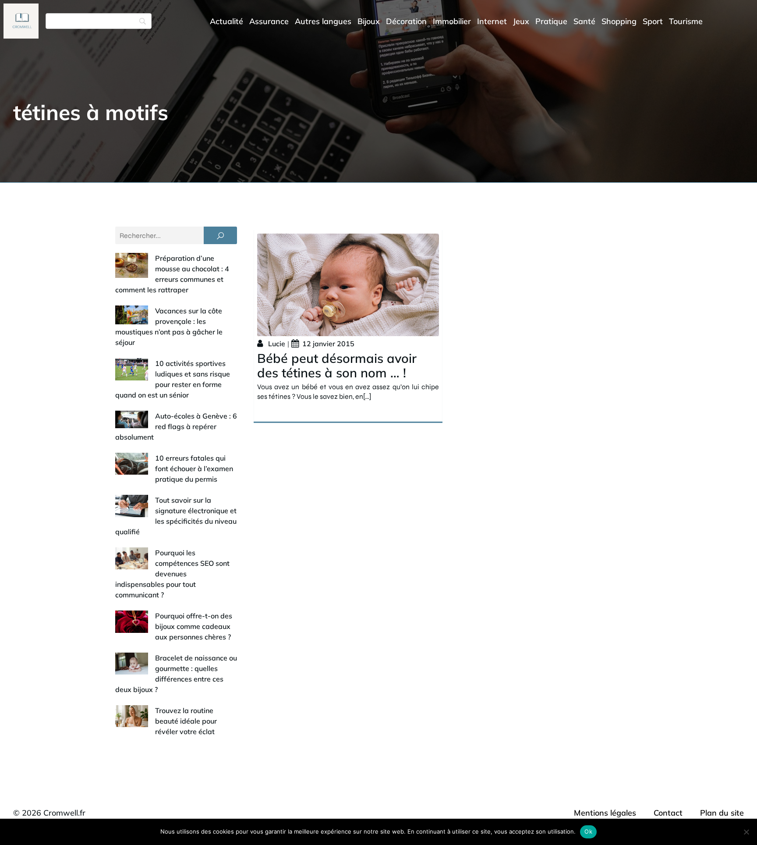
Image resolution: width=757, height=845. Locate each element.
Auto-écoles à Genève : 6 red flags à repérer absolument (176, 426)
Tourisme (686, 21)
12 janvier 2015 (328, 343)
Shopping (619, 21)
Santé (584, 21)
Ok (588, 831)
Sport (653, 21)
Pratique (551, 21)
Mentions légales (605, 813)
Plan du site (722, 813)
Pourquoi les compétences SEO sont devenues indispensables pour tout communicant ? (172, 573)
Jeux (521, 21)
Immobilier (452, 21)
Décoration (406, 21)
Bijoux (368, 21)
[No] (746, 831)
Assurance (269, 21)
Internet (492, 21)
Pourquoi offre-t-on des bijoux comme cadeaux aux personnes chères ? (193, 626)
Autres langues (323, 21)
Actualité (226, 21)
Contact (668, 813)
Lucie (276, 343)
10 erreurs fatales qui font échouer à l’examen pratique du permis (194, 468)
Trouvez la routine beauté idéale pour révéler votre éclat (186, 721)
